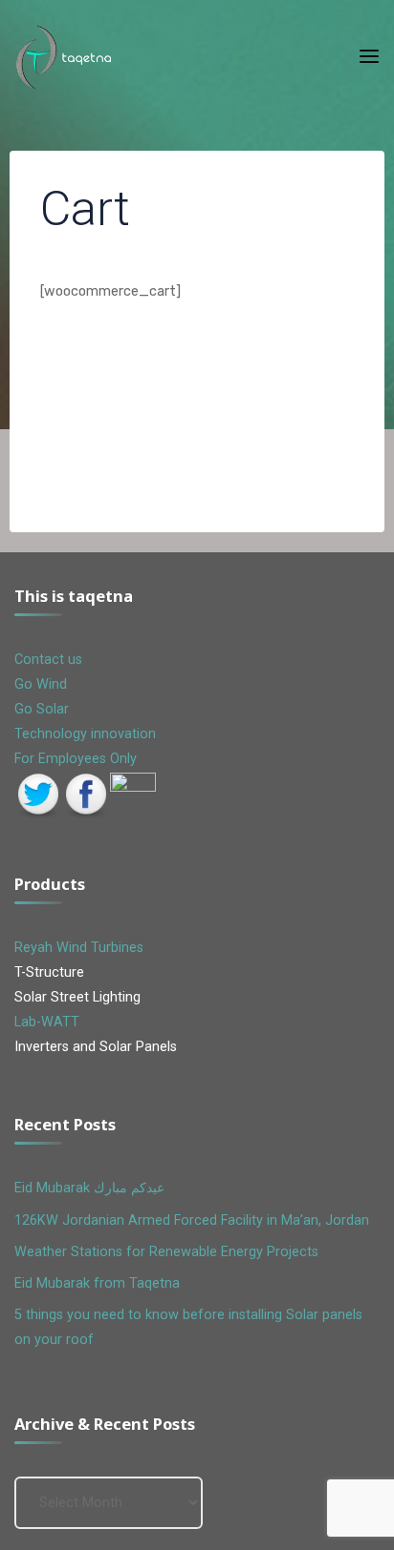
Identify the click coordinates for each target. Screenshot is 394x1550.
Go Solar (41, 709)
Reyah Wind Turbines (78, 948)
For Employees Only (75, 759)
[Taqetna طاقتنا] (64, 57)
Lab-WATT (46, 1022)
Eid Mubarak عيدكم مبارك (89, 1188)
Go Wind (40, 684)
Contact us (50, 659)
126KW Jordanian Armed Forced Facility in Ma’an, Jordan (191, 1220)
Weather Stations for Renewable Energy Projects (166, 1252)
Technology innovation (85, 734)
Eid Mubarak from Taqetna (97, 1283)
